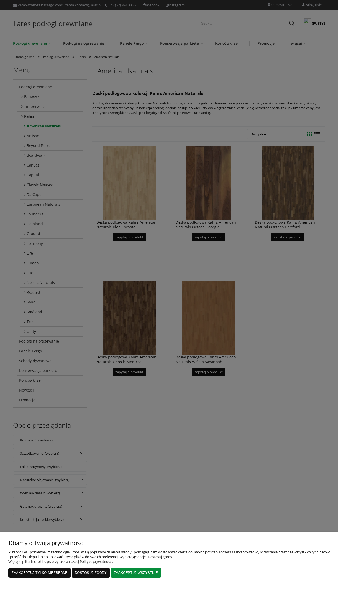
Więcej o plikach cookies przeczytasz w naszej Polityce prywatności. (60, 561)
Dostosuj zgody (91, 573)
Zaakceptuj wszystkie (136, 573)
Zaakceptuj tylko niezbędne (40, 573)
